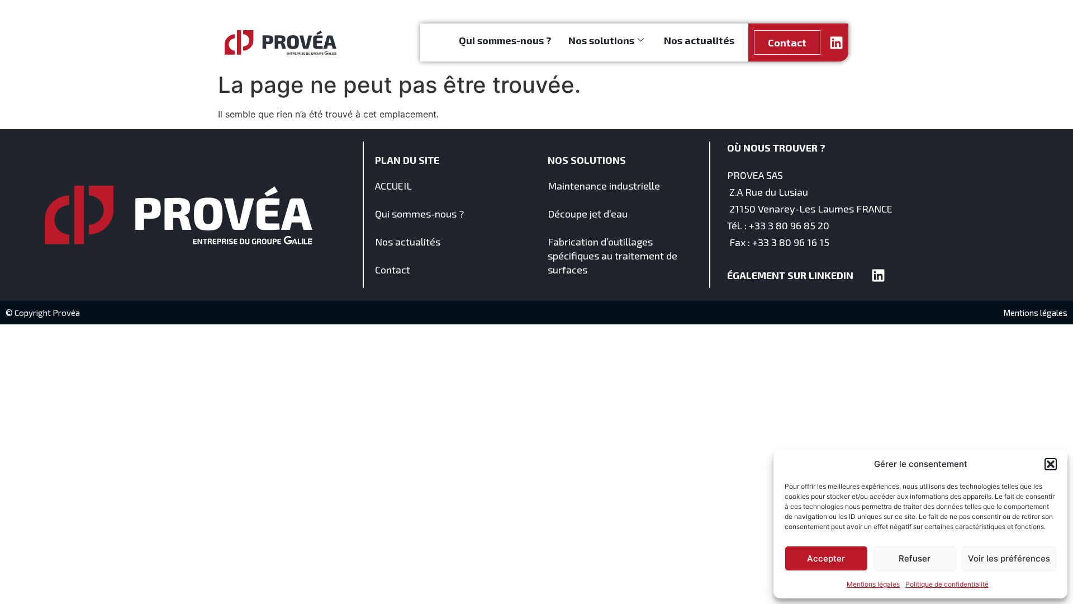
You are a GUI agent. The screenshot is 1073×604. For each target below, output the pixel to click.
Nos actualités (699, 40)
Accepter (826, 558)
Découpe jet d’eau (588, 213)
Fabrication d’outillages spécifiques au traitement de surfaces (612, 255)
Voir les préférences (1009, 558)
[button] (1050, 464)
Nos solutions (601, 40)
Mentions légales (873, 584)
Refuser (914, 558)
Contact (392, 269)
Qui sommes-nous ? (505, 40)
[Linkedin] (836, 43)
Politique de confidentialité (947, 584)
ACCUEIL (393, 186)
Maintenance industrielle (604, 186)
